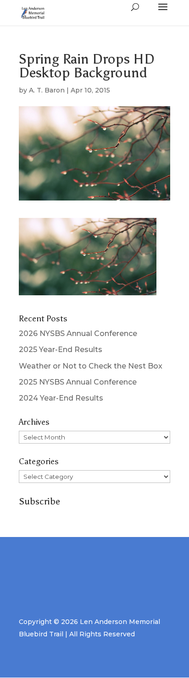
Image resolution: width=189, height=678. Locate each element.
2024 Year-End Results (61, 398)
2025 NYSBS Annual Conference (78, 382)
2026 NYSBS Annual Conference (78, 333)
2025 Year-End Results (60, 349)
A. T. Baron (47, 90)
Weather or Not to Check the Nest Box (90, 366)
